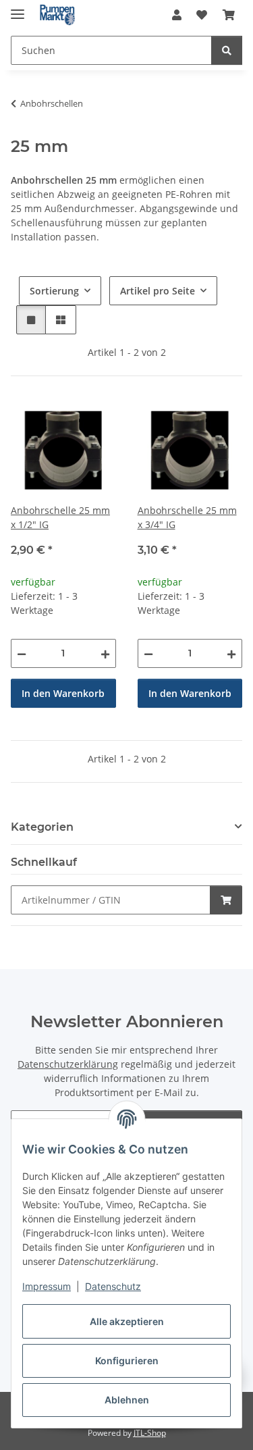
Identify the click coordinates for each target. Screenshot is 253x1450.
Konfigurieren (127, 1360)
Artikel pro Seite (157, 290)
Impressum (46, 1286)
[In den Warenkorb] (226, 899)
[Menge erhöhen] (105, 653)
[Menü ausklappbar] (17, 8)
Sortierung (54, 290)
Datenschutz (113, 1286)
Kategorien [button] (42, 827)
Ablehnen (127, 1399)
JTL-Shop (150, 1433)
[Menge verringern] (21, 653)
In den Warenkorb (63, 693)
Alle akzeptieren (127, 1321)
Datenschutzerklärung (68, 1064)
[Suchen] (226, 50)
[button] (177, 14)
